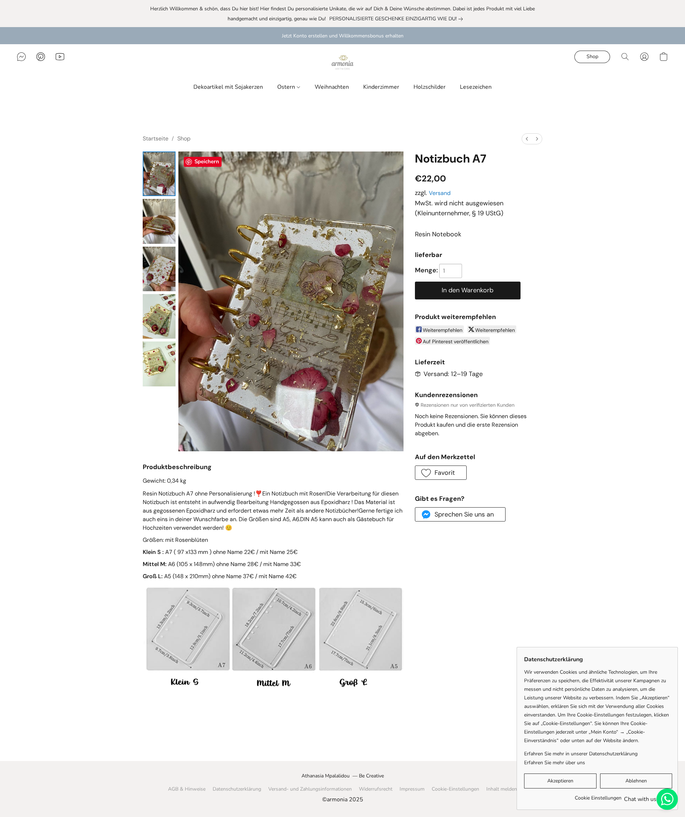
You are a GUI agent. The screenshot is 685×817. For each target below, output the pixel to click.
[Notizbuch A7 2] (159, 269)
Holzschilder (429, 87)
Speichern (206, 161)
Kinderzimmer (381, 87)
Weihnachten (332, 87)
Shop (184, 138)
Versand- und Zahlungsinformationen (310, 789)
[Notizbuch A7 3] (159, 316)
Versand (440, 193)
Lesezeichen (476, 87)
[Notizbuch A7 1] (159, 221)
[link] (393, 19)
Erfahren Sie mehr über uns (554, 762)
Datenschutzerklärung (237, 789)
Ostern (286, 87)
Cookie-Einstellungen (455, 789)
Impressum (412, 789)
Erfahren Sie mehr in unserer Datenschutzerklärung (581, 753)
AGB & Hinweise (187, 789)
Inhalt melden (501, 789)
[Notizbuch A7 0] (159, 173)
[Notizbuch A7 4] (159, 363)
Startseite (155, 138)
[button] (342, 64)
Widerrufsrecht (375, 789)
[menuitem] (527, 139)
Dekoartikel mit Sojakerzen (228, 87)
